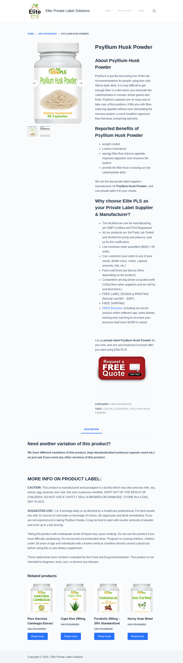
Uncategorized (121, 404)
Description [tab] (91, 429)
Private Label (125, 11)
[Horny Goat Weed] (142, 598)
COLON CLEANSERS (115, 409)
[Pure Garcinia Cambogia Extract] (42, 598)
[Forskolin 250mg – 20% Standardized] (108, 598)
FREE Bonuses (112, 308)
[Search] (154, 10)
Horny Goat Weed (140, 618)
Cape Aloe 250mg (73, 618)
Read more (37, 636)
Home (108, 11)
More (141, 11)
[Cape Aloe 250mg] (75, 598)
